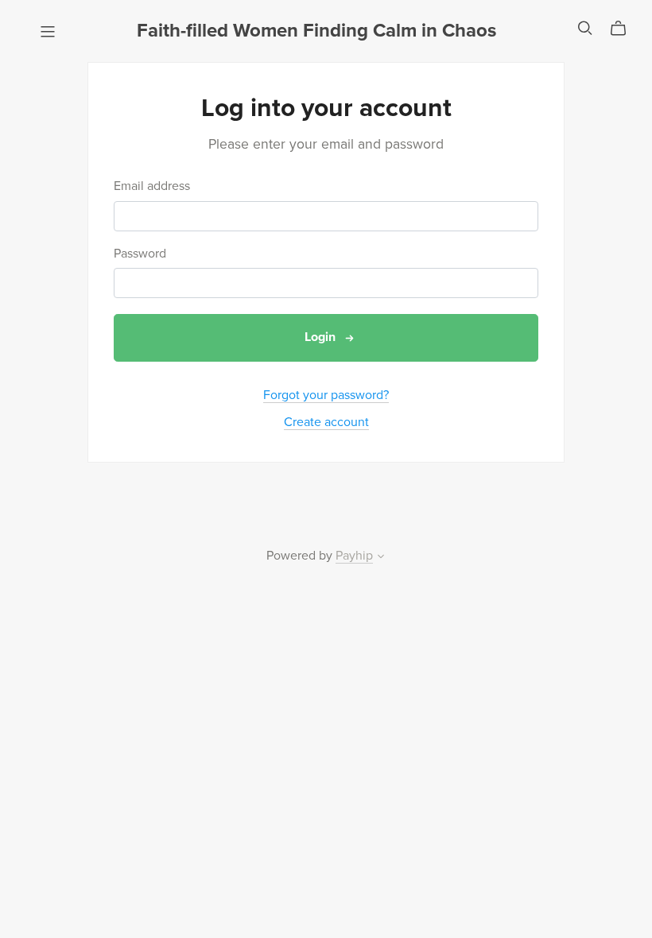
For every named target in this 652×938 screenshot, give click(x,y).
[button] (381, 558)
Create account (326, 422)
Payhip (354, 556)
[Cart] (624, 29)
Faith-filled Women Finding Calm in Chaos (316, 30)
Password (140, 254)
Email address (152, 186)
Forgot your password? (326, 395)
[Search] (585, 28)
